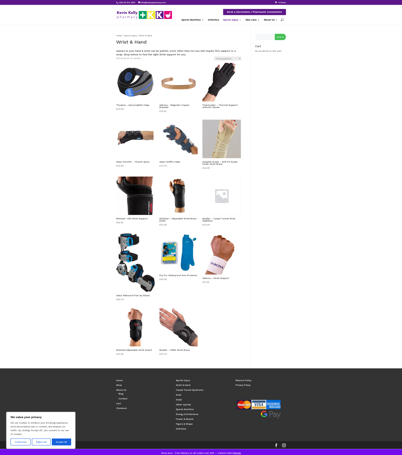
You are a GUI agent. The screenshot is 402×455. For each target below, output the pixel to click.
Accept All (61, 442)
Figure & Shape (184, 424)
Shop (119, 385)
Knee (178, 395)
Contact (123, 398)
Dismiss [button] (237, 453)
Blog (121, 393)
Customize (21, 442)
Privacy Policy (243, 385)
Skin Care (251, 19)
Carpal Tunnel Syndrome (189, 390)
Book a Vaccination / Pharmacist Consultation (254, 12)
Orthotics (213, 19)
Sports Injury (230, 19)
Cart (118, 403)
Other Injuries (183, 404)
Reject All (41, 442)
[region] (40, 430)
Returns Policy (243, 380)
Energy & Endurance (187, 414)
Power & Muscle (184, 419)
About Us (269, 19)
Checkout (121, 408)
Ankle (179, 399)
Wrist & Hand (183, 385)
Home (119, 35)
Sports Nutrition (191, 19)
